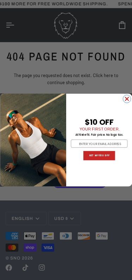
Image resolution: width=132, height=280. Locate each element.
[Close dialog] (127, 99)
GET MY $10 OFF (99, 155)
